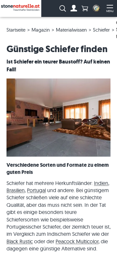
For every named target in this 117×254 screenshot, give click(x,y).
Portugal (36, 190)
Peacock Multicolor (77, 241)
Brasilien (15, 190)
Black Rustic (19, 241)
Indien (101, 183)
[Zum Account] (74, 8)
